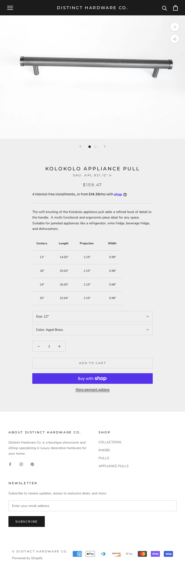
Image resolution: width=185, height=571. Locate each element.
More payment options (93, 389)
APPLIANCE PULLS (114, 466)
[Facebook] (10, 464)
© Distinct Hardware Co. (40, 551)
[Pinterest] (32, 464)
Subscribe (26, 521)
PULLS (104, 458)
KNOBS (104, 450)
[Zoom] (175, 27)
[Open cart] (175, 8)
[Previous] (80, 146)
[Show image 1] (89, 147)
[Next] (105, 146)
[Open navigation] (10, 8)
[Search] (164, 7)
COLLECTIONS (110, 442)
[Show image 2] (95, 147)
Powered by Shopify (27, 558)
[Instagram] (21, 464)
